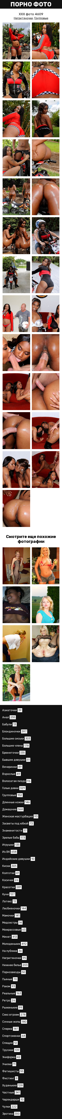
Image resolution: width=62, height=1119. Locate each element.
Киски (9, 866)
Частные (11, 1092)
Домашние (12, 809)
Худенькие (12, 1085)
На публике (12, 951)
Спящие (9, 1043)
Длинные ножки (16, 802)
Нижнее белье (15, 965)
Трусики (10, 1050)
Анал (8, 717)
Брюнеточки (13, 752)
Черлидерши (13, 1099)
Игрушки (10, 844)
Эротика (11, 1113)
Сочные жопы (14, 1021)
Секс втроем (13, 1014)
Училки (9, 1064)
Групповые (41, 18)
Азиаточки (12, 710)
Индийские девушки (18, 859)
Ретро (8, 1000)
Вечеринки (12, 767)
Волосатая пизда (16, 781)
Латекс (9, 901)
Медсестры (12, 922)
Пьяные (9, 979)
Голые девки (13, 788)
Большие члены (15, 745)
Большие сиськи (16, 738)
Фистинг (9, 1078)
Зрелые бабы (13, 837)
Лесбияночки (14, 908)
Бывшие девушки (16, 759)
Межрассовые (13, 929)
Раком (8, 986)
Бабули (9, 724)
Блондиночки (14, 731)
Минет (9, 936)
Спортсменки (13, 1036)
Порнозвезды (13, 972)
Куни (8, 894)
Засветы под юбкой (17, 823)
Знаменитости (14, 830)
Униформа (11, 1057)
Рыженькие (12, 1007)
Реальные (11, 993)
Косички (10, 880)
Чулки (9, 1106)
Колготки (10, 873)
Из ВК (9, 851)
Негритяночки (23, 18)
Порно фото (31, 4)
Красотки (11, 887)
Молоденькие (14, 943)
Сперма (10, 1028)
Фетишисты (12, 1071)
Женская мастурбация (20, 816)
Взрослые (11, 774)
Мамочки (10, 915)
